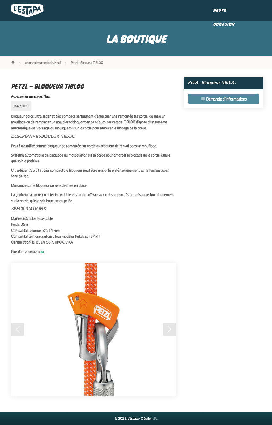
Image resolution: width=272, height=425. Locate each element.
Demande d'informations (226, 99)
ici (42, 251)
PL (156, 418)
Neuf (57, 62)
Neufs (219, 10)
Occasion (224, 24)
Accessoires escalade (39, 62)
